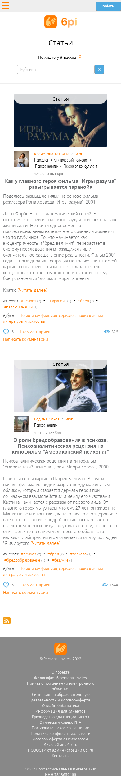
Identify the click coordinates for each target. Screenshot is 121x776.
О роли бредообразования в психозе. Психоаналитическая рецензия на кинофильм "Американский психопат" (60, 446)
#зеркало (78, 554)
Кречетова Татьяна (51, 154)
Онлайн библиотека (60, 705)
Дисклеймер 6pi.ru (60, 744)
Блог (78, 154)
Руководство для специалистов (60, 716)
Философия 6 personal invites (60, 677)
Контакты (60, 755)
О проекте (61, 672)
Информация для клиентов (60, 711)
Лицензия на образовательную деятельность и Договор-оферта (60, 697)
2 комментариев (34, 585)
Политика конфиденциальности (61, 733)
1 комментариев (34, 331)
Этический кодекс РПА (60, 722)
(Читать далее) (32, 290)
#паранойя (56, 301)
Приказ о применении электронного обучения (60, 686)
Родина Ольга (47, 419)
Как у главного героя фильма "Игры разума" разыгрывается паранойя (60, 184)
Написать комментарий (25, 339)
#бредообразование (22, 560)
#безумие (60, 560)
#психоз (28, 301)
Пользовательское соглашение (60, 728)
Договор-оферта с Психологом (60, 739)
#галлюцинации (18, 307)
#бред (83, 301)
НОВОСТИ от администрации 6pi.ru (60, 750)
